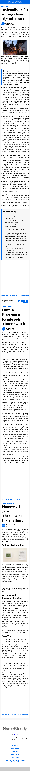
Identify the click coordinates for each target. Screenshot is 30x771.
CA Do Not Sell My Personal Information (15, 761)
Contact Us (15, 748)
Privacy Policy (15, 757)
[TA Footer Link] (15, 734)
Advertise (15, 745)
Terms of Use (15, 754)
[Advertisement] (15, 278)
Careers (15, 751)
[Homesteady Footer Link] (15, 729)
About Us (15, 742)
